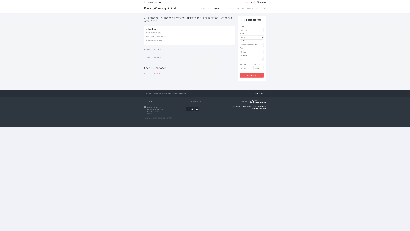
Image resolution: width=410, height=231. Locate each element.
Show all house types (153, 33)
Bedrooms (243, 55)
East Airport (150, 37)
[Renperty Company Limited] (258, 101)
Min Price (243, 64)
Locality (242, 41)
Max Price (256, 64)
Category (243, 26)
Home (202, 8)
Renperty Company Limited (160, 8)
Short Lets (227, 8)
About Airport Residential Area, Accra (157, 74)
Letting (217, 8)
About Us (250, 8)
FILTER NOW (251, 75)
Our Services (261, 8)
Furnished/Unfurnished (154, 41)
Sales (209, 8)
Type (241, 48)
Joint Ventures (239, 8)
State (242, 34)
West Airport (161, 37)
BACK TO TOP (259, 93)
